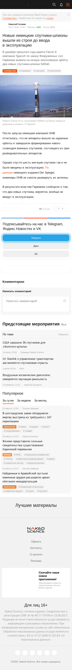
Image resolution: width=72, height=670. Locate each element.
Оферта (36, 541)
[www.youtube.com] (32, 653)
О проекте (36, 554)
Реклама (36, 560)
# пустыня (42, 491)
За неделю (24, 400)
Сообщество (10, 71)
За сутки (8, 400)
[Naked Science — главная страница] (17, 4)
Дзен (36, 246)
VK (36, 254)
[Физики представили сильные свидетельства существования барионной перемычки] (64, 445)
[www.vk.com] (25, 653)
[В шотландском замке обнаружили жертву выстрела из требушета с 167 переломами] (64, 417)
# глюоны (8, 459)
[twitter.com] (17, 653)
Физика (7, 455)
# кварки (51, 459)
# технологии (54, 71)
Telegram (36, 238)
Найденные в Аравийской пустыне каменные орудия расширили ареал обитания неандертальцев (26, 477)
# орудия (33, 427)
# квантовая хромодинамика (29, 459)
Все (63, 324)
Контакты (36, 548)
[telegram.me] (47, 653)
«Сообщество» (10, 18)
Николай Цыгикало (33, 385)
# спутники (39, 71)
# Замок (22, 427)
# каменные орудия (13, 491)
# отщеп (30, 491)
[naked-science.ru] (54, 653)
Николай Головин (17, 24)
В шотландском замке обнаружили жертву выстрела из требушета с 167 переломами (27, 417)
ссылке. (50, 18)
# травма (27, 431)
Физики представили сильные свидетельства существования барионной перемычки (23, 445)
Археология (9, 427)
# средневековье (12, 431)
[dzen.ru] (40, 653)
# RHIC (17, 455)
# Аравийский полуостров (31, 487)
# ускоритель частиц (13, 463)
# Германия (24, 71)
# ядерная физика (35, 463)
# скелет (46, 427)
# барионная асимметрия (36, 455)
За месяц (40, 400)
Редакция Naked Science (32, 352)
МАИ (21, 368)
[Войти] (67, 4)
